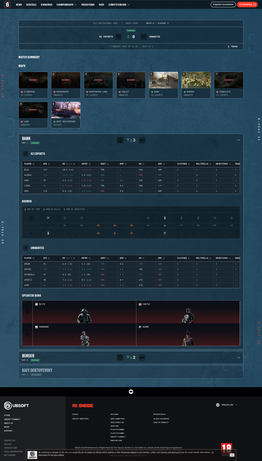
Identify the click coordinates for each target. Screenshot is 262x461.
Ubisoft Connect (12, 419)
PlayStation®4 (117, 433)
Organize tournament (223, 4)
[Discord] (131, 391)
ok (232, 455)
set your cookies (57, 455)
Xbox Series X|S (117, 422)
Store (7, 415)
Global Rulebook (161, 419)
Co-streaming (245, 4)
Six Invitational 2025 (105, 23)
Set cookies (9, 455)
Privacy (8, 444)
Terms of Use (10, 448)
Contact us (9, 440)
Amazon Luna (116, 440)
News (6, 427)
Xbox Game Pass (118, 419)
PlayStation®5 (117, 430)
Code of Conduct (161, 422)
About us (8, 423)
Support (8, 431)
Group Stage (132, 23)
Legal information (13, 451)
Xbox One (115, 426)
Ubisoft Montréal (80, 419)
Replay (234, 46)
